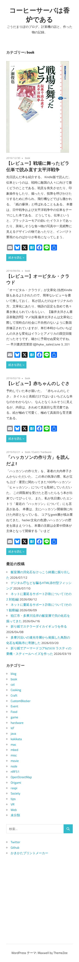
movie (15, 760)
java (13, 733)
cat (13, 684)
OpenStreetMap (21, 777)
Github (15, 847)
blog (13, 673)
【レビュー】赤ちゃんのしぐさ (38, 383)
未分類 (15, 815)
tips (13, 799)
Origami (16, 782)
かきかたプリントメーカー (29, 853)
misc (14, 755)
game (14, 717)
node (14, 766)
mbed (14, 749)
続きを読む (15, 257)
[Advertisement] (39, 895)
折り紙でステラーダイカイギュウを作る (39, 626)
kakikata (16, 739)
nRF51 (15, 771)
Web (14, 809)
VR (12, 804)
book (27, 158)
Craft (14, 695)
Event (35, 452)
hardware (46, 452)
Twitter (15, 842)
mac (13, 744)
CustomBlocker (20, 701)
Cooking (16, 690)
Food (14, 711)
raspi (14, 788)
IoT (12, 728)
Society (15, 793)
